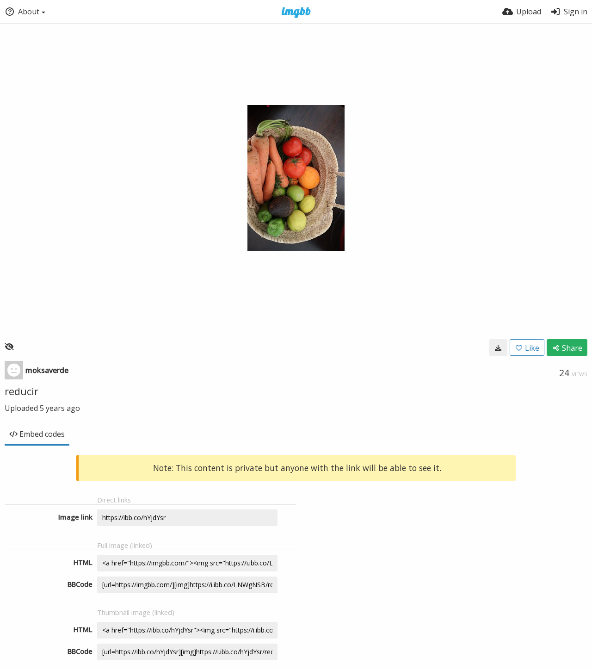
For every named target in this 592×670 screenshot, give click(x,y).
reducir (21, 391)
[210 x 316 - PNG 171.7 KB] (498, 347)
